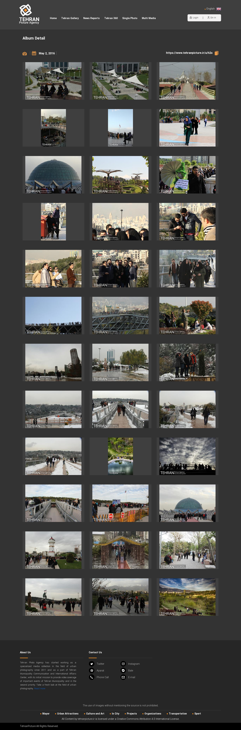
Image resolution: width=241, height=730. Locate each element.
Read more (39, 688)
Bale (130, 671)
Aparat (100, 671)
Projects (132, 714)
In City (115, 714)
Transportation (178, 714)
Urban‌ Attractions (68, 714)
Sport (197, 714)
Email (131, 677)
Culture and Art (95, 714)
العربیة (190, 12)
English (211, 9)
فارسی (199, 12)
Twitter (100, 664)
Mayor (46, 714)
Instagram (134, 664)
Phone (103, 677)
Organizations (152, 714)
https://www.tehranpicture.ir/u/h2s (189, 53)
